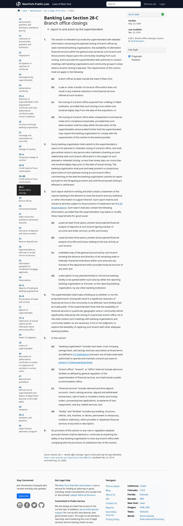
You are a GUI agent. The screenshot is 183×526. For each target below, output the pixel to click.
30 (28, 207)
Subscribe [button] (23, 496)
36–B (28, 299)
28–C (25, 190)
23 (25, 64)
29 (25, 199)
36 (25, 278)
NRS (142, 498)
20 (28, 25)
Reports (110, 507)
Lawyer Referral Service (82, 495)
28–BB (28, 179)
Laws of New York (61, 4)
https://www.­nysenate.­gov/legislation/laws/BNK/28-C (68, 458)
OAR (142, 507)
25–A (28, 106)
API (107, 498)
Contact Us (111, 503)
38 (27, 336)
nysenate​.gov (137, 41)
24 (26, 77)
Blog (108, 490)
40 (28, 362)
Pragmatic (137, 56)
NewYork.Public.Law (35, 4)
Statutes (144, 494)
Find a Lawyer (113, 486)
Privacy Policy (112, 519)
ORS (147, 507)
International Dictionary (152, 519)
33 (28, 240)
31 (28, 218)
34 (27, 251)
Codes (143, 485)
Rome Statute (147, 515)
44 (23, 408)
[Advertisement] (146, 108)
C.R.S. (142, 490)
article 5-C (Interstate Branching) (75, 362)
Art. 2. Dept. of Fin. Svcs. (55, 10)
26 (28, 124)
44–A (25, 417)
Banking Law (35, 10)
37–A (28, 324)
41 (24, 379)
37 (25, 310)
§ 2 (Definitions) (81, 354)
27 (25, 136)
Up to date (133, 14)
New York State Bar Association (75, 485)
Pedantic (136, 59)
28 (27, 147)
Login (162, 4)
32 (28, 230)
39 (25, 345)
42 (28, 394)
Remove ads (150, 4)
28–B (28, 168)
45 (28, 428)
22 (24, 54)
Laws (25, 10)
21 (25, 41)
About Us (110, 494)
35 (28, 266)
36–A (28, 288)
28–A (28, 157)
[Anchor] (85, 72)
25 (25, 88)
